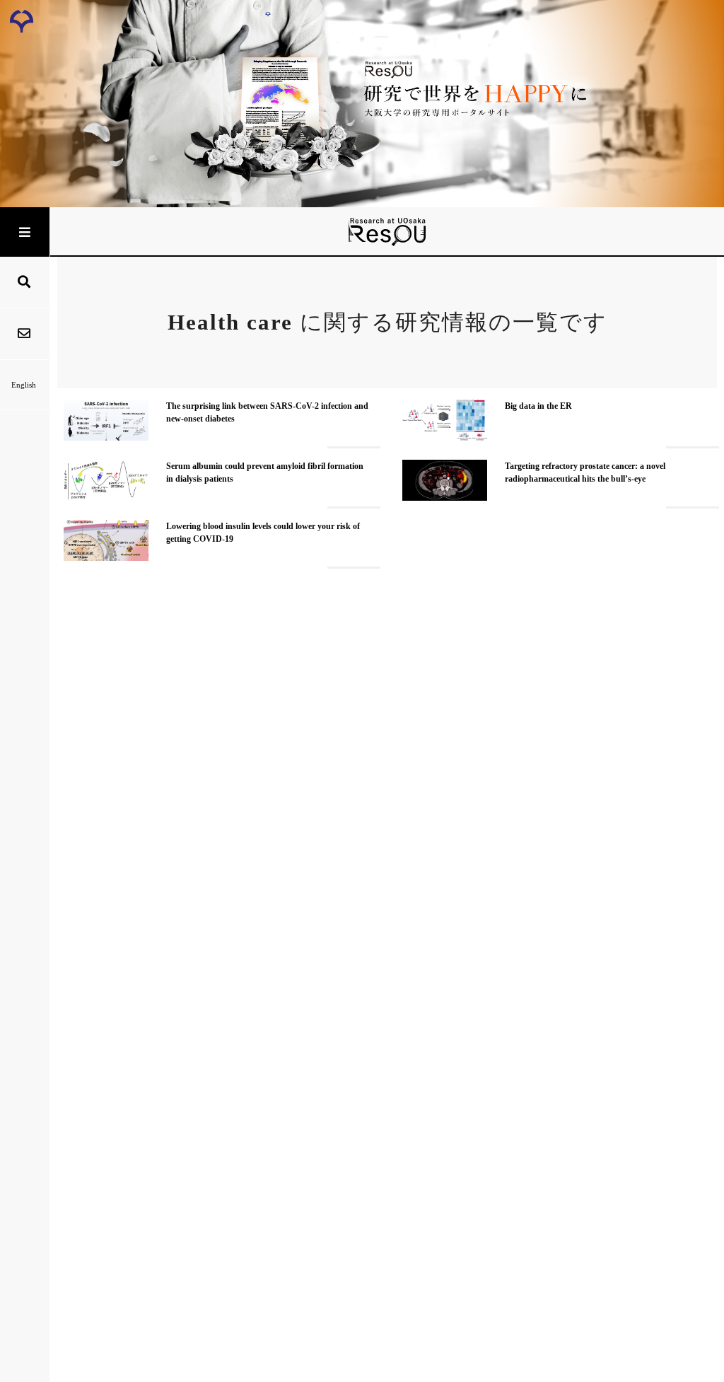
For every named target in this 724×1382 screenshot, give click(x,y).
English (23, 385)
